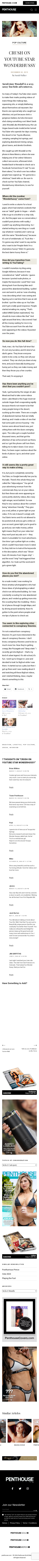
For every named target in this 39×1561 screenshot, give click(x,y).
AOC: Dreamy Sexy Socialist (8, 728)
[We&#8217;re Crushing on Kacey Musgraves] (9, 704)
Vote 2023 (6, 1274)
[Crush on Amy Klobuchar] (25, 704)
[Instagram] (27, 1488)
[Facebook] (12, 1488)
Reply (11, 787)
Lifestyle (17, 744)
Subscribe (29, 3)
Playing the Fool (9, 1278)
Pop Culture (29, 744)
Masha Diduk (19, 1445)
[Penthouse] (9, 9)
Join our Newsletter (13, 1504)
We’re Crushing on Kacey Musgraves (8, 710)
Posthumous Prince (10, 1270)
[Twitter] (20, 1488)
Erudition (6, 744)
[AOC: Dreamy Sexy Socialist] (9, 722)
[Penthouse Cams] (19, 1540)
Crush (5, 747)
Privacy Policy (15, 1523)
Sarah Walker (21, 75)
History (4, 1523)
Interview (13, 747)
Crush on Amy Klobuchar (23, 710)
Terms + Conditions (30, 1523)
